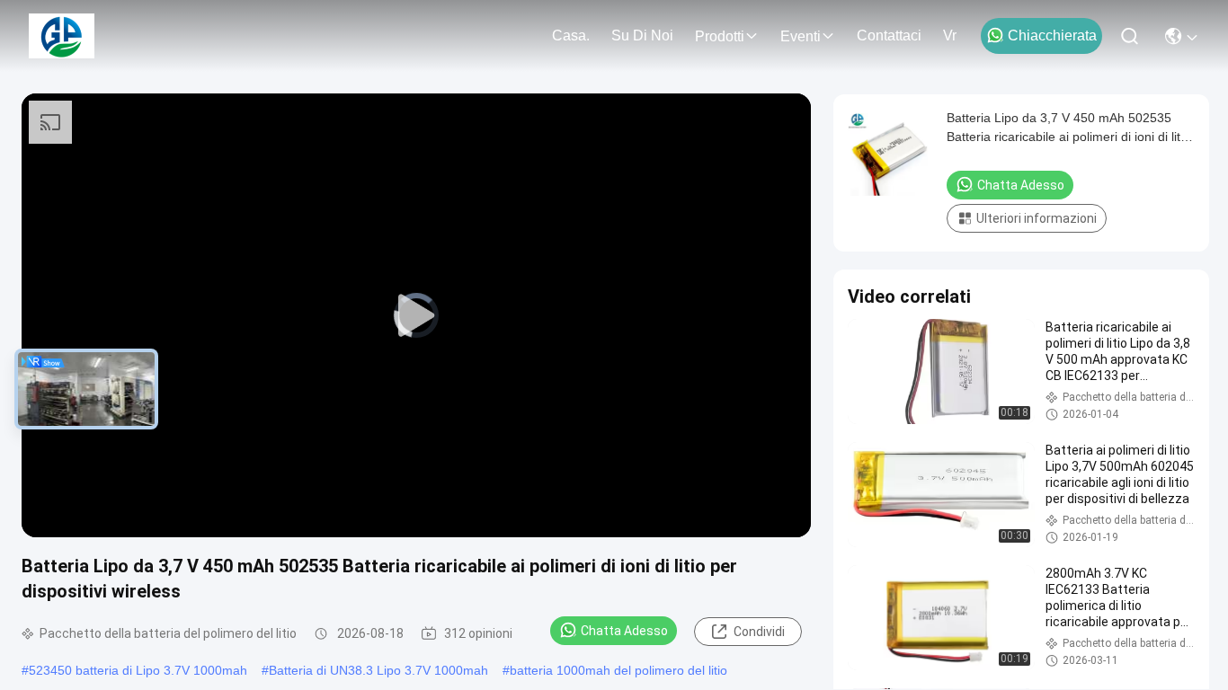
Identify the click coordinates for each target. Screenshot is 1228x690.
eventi (800, 36)
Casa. (571, 35)
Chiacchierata (1052, 35)
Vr (950, 35)
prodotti (719, 36)
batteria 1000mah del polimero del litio (618, 670)
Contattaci (889, 35)
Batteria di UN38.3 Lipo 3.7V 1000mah (378, 670)
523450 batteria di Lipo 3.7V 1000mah (138, 670)
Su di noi (642, 35)
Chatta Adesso (624, 631)
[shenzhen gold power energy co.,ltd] (61, 35)
